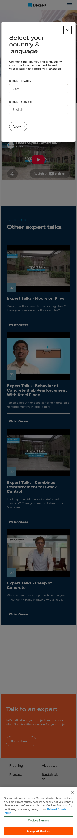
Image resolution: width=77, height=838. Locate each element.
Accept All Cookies (38, 831)
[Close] (72, 792)
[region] (38, 812)
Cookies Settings (38, 820)
